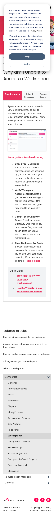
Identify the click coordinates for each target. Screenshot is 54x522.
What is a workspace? (13, 368)
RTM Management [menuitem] (18, 453)
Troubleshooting (12, 94)
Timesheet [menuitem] (13, 400)
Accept (27, 56)
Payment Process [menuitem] (17, 388)
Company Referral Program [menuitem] (23, 459)
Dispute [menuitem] (12, 406)
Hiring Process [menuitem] (15, 412)
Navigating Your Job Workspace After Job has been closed (25, 345)
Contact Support (43, 95)
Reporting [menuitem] (13, 429)
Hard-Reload (32, 260)
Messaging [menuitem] (13, 471)
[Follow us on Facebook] (36, 500)
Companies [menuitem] (11, 377)
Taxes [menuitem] (11, 394)
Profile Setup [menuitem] (15, 447)
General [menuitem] (12, 382)
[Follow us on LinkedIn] (48, 500)
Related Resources (29, 95)
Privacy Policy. (36, 31)
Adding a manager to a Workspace (20, 361)
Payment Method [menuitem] (17, 465)
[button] (48, 377)
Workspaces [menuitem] (15, 435)
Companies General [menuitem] (19, 441)
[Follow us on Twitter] (42, 500)
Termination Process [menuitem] (19, 418)
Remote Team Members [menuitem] (18, 476)
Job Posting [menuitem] (14, 424)
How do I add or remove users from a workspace (26, 354)
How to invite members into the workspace (24, 337)
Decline (27, 64)
